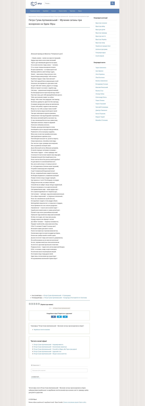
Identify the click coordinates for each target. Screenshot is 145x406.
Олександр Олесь (101, 97)
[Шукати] (112, 3)
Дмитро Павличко (101, 110)
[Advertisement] (59, 40)
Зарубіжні (45, 11)
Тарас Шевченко (101, 67)
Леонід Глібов (100, 94)
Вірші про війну (100, 26)
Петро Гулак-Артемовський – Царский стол (47, 351)
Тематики (72, 11)
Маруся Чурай (100, 117)
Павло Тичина (100, 100)
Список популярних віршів (70, 402)
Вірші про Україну (101, 39)
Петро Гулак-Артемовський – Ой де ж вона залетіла (50, 354)
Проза (80, 11)
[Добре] (36, 304)
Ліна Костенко (100, 77)
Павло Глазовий (101, 104)
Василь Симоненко (102, 81)
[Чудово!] (39, 304)
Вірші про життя (101, 36)
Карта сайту (82, 402)
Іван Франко (99, 71)
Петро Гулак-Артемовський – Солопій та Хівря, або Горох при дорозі (55, 349)
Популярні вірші (101, 52)
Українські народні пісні (103, 46)
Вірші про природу (101, 33)
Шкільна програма (101, 49)
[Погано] (32, 304)
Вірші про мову (100, 43)
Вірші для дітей (100, 29)
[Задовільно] (34, 304)
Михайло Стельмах (102, 120)
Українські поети (35, 11)
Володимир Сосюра (102, 84)
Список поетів (63, 11)
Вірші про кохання (101, 23)
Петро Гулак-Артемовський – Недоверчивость (48, 344)
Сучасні (53, 11)
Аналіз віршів (100, 56)
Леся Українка (100, 74)
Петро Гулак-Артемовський (62, 308)
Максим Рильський (102, 87)
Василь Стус (99, 90)
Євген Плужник (100, 113)
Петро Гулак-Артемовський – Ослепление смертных (50, 347)
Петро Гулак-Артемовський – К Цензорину (57, 295)
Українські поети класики (42, 329)
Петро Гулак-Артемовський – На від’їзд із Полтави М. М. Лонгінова (65, 298)
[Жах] (30, 304)
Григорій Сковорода (102, 107)
